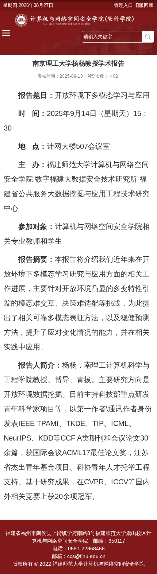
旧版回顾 (143, 5)
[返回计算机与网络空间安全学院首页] (78, 20)
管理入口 (123, 5)
